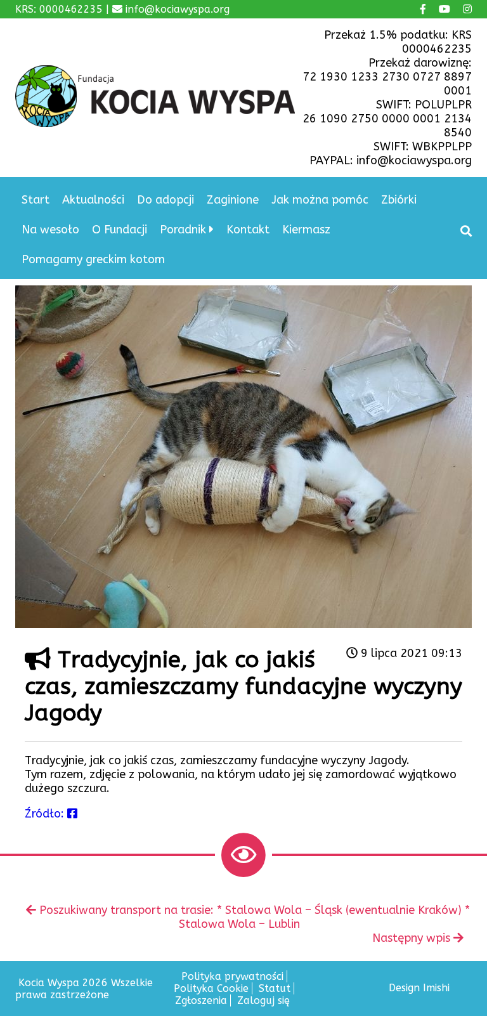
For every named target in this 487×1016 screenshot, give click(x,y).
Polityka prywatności (232, 976)
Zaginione (233, 200)
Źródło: (46, 814)
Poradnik (183, 230)
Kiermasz (306, 230)
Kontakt (247, 230)
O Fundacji (119, 230)
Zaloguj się (263, 1000)
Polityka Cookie (211, 988)
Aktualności (93, 200)
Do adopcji (165, 200)
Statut (274, 988)
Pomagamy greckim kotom (93, 259)
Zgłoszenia (201, 1000)
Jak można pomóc (319, 200)
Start (35, 200)
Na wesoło (50, 230)
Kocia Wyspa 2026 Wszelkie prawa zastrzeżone (84, 989)
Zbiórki (399, 200)
